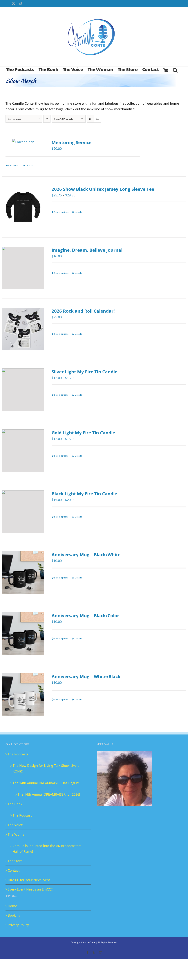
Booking (14, 915)
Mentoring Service (71, 142)
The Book (15, 804)
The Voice (15, 825)
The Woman (17, 834)
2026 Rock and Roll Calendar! (83, 311)
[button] (175, 70)
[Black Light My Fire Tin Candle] (23, 511)
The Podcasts (18, 754)
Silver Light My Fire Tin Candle (84, 372)
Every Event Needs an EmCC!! (30, 889)
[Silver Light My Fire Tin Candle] (23, 389)
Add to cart (13, 165)
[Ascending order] (46, 119)
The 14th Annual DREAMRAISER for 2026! (49, 794)
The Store (15, 861)
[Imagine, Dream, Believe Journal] (23, 268)
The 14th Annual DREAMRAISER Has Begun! (46, 783)
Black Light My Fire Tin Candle (84, 494)
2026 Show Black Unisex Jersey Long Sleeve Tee (103, 189)
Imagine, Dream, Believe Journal (87, 250)
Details (29, 165)
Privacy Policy (18, 925)
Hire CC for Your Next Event (29, 880)
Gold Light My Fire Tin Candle (83, 433)
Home (12, 906)
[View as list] (97, 118)
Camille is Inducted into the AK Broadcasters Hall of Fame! (47, 849)
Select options (61, 211)
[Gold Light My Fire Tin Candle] (23, 450)
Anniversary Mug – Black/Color (85, 615)
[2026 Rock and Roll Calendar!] (23, 329)
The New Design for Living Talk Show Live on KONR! (47, 768)
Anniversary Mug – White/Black (86, 676)
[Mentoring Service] (23, 142)
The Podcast (22, 815)
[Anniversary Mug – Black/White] (23, 572)
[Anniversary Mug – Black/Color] (23, 633)
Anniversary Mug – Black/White (86, 554)
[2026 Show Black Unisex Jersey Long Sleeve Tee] (23, 207)
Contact (13, 870)
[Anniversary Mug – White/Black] (23, 694)
